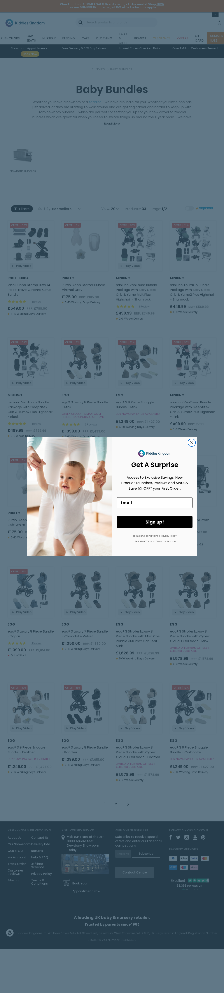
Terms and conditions (145, 536)
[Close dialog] (192, 442)
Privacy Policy (169, 536)
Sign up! (154, 522)
